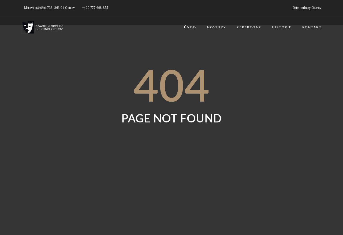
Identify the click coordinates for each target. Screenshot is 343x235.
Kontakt (312, 27)
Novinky (216, 27)
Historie (282, 27)
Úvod (190, 27)
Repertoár (249, 27)
